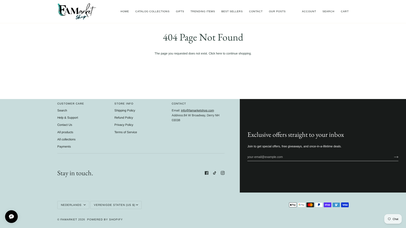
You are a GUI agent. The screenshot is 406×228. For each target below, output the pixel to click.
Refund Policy (123, 117)
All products (65, 132)
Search (62, 110)
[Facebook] (206, 173)
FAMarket (68, 219)
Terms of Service (125, 132)
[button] (152, 11)
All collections (66, 139)
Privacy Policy (123, 124)
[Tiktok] (215, 173)
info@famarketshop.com (197, 110)
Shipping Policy (124, 110)
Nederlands (72, 204)
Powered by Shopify (105, 219)
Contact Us (64, 124)
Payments (64, 146)
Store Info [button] (123, 103)
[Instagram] (223, 173)
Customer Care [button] (70, 103)
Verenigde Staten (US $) (114, 204)
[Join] (392, 156)
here (219, 53)
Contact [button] (179, 103)
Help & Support (67, 117)
